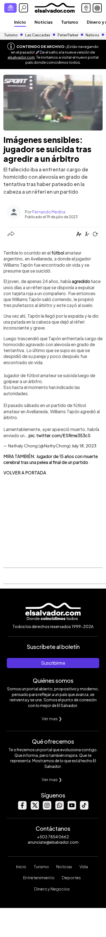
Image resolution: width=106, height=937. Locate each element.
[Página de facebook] (22, 808)
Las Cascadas (37, 35)
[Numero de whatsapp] (59, 808)
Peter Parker (68, 35)
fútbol (57, 252)
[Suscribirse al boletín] (10, 8)
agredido (81, 281)
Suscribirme (53, 663)
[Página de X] (34, 808)
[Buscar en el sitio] (23, 7)
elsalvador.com (21, 57)
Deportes (71, 877)
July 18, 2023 (84, 445)
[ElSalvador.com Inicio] (55, 7)
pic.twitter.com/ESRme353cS (59, 435)
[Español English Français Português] (97, 7)
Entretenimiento (39, 877)
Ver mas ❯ (52, 718)
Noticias (43, 22)
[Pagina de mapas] (85, 7)
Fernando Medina (48, 211)
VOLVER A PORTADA (24, 472)
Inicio (20, 22)
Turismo (69, 22)
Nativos (92, 35)
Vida (83, 866)
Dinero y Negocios (52, 888)
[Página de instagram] (46, 808)
